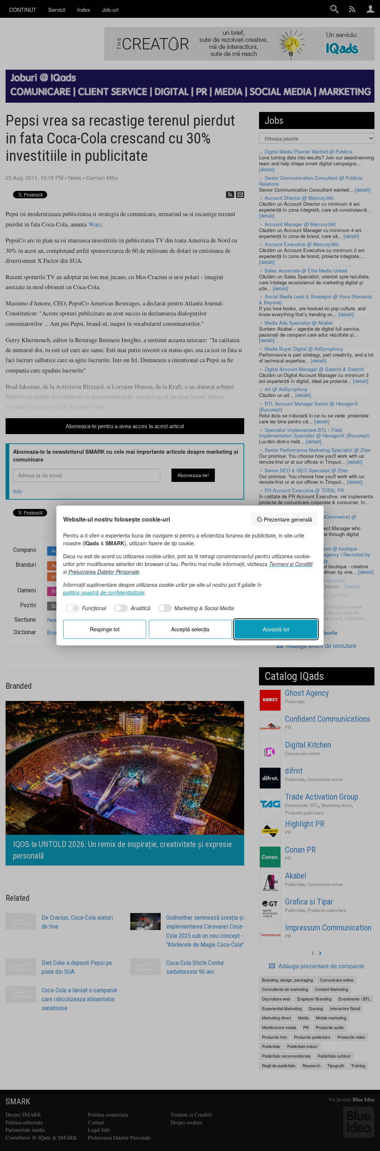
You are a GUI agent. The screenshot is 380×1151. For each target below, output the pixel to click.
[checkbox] (85, 608)
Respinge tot (104, 629)
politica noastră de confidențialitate (103, 592)
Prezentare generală (288, 519)
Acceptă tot (276, 629)
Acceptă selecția (190, 629)
